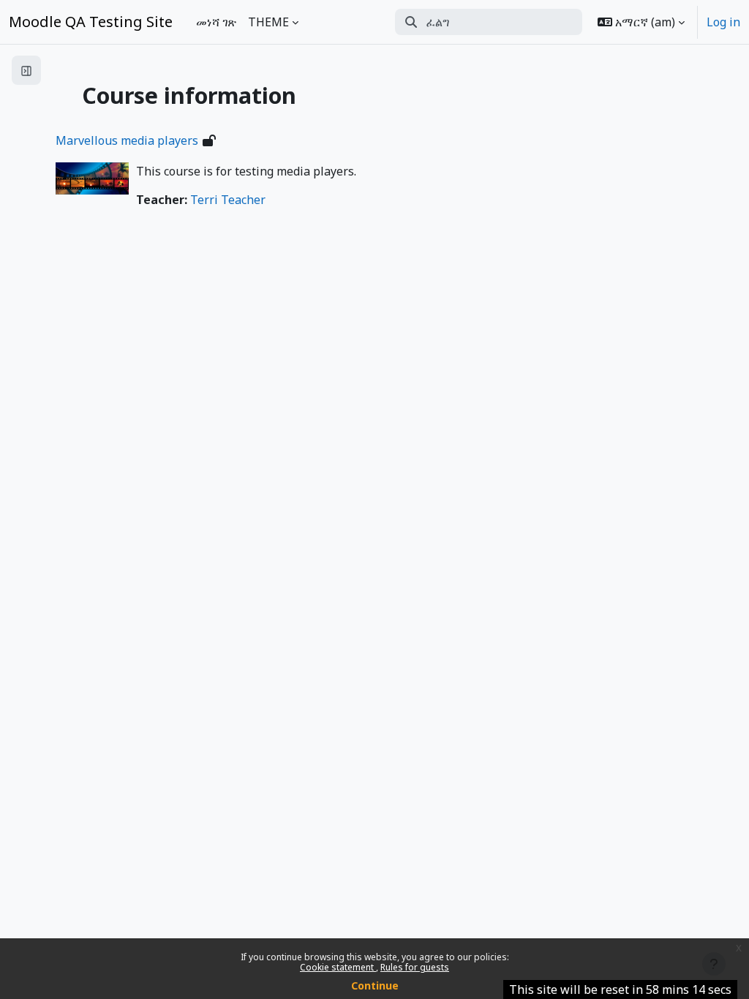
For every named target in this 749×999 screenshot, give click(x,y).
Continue (375, 985)
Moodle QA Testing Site (91, 21)
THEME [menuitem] (268, 22)
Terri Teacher (228, 200)
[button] (641, 22)
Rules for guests (414, 967)
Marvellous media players (127, 140)
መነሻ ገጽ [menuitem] (216, 22)
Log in (723, 22)
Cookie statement (338, 967)
